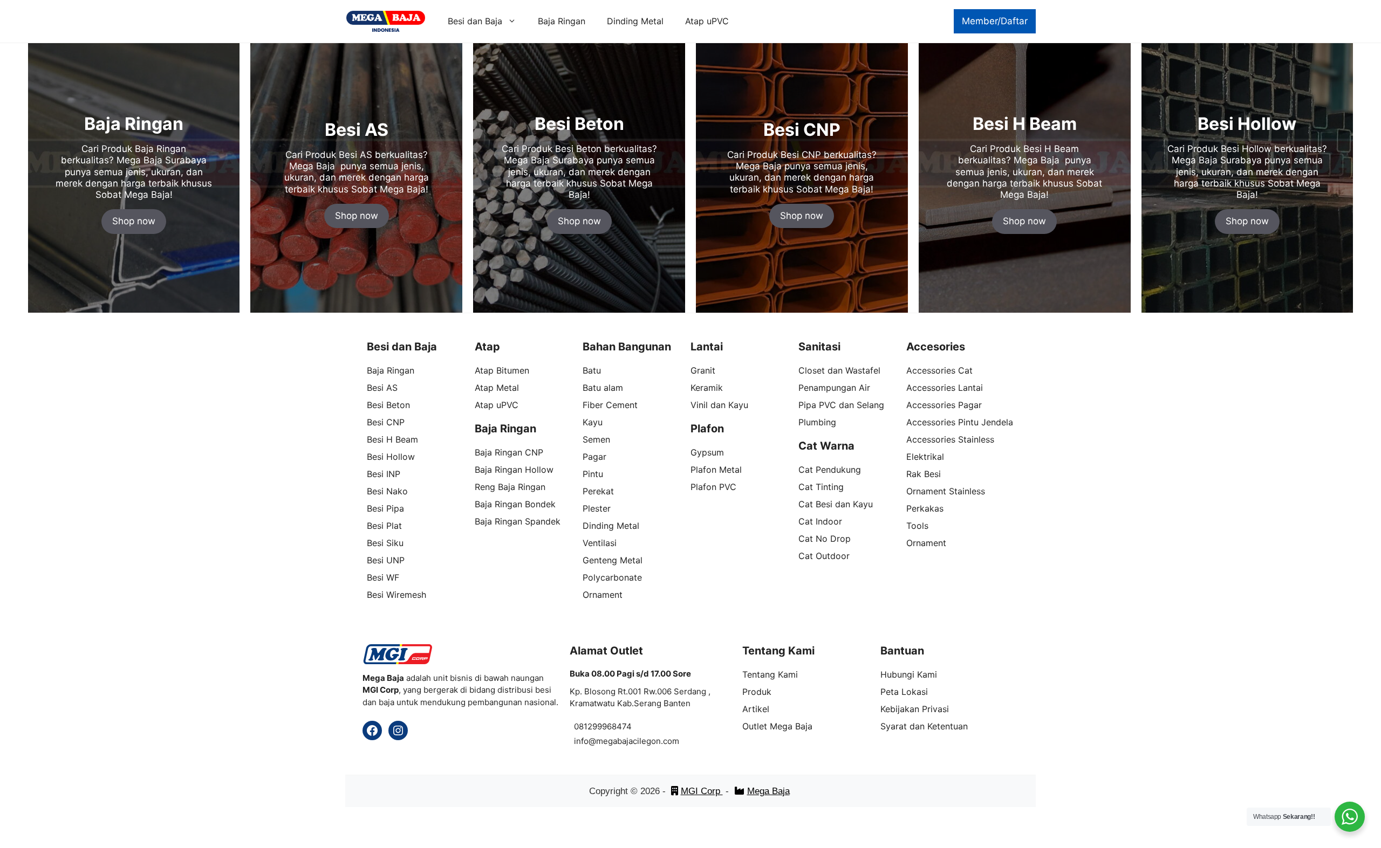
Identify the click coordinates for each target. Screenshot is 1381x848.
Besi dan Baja (475, 21)
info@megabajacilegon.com (626, 741)
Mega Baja (768, 791)
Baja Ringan (561, 21)
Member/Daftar (995, 21)
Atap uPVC (707, 21)
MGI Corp (702, 791)
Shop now (133, 221)
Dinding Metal (635, 21)
